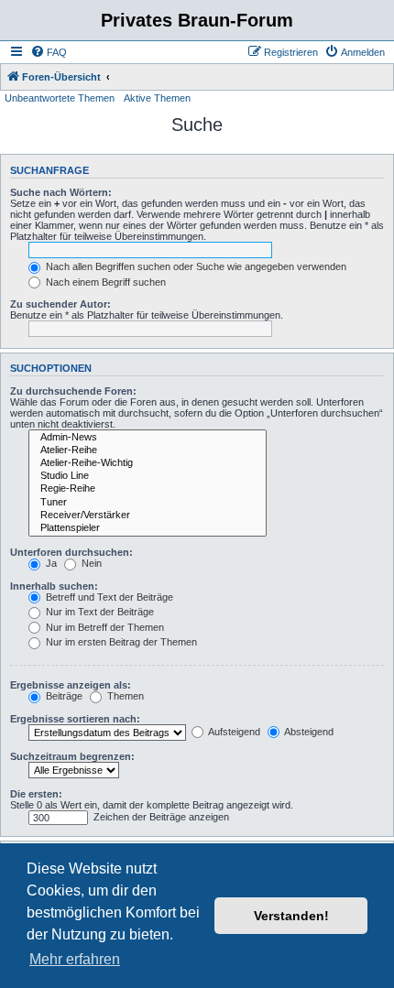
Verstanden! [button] (291, 915)
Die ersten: (36, 793)
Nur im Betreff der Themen (103, 627)
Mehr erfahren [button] (74, 959)
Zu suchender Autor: (60, 304)
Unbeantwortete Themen (60, 97)
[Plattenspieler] (147, 528)
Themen (124, 695)
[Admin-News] (147, 437)
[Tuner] (147, 502)
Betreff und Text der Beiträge (108, 597)
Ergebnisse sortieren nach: (75, 718)
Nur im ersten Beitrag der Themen (120, 641)
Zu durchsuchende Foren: (73, 390)
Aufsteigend (233, 731)
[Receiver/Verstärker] (147, 515)
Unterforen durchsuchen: (71, 552)
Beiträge (62, 695)
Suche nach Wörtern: (61, 192)
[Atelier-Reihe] (147, 450)
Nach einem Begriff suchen (104, 282)
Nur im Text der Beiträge (98, 611)
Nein (90, 563)
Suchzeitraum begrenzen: (72, 756)
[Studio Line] (147, 476)
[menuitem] (48, 52)
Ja (50, 563)
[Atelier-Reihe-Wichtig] (147, 463)
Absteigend (308, 731)
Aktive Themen (157, 97)
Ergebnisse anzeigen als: (70, 684)
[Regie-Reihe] (147, 489)
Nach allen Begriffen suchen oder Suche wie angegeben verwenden (194, 266)
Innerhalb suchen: (54, 586)
